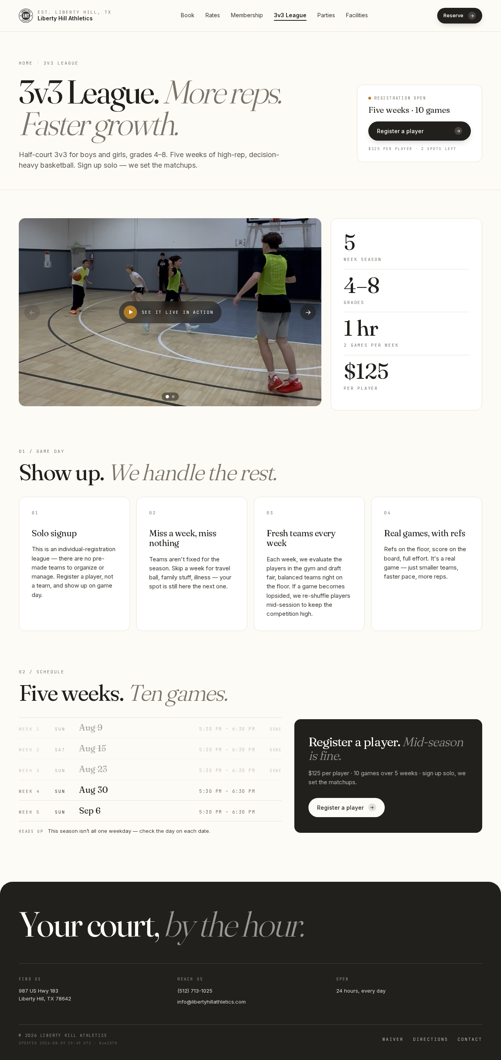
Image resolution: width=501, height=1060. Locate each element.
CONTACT (470, 1039)
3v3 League (290, 15)
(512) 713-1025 (195, 991)
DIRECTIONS (430, 1039)
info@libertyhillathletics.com (211, 1001)
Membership (247, 15)
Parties (326, 15)
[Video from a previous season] (173, 396)
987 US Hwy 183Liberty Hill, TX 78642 (45, 995)
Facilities (357, 15)
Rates (212, 15)
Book (188, 15)
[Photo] (167, 396)
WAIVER (393, 1039)
